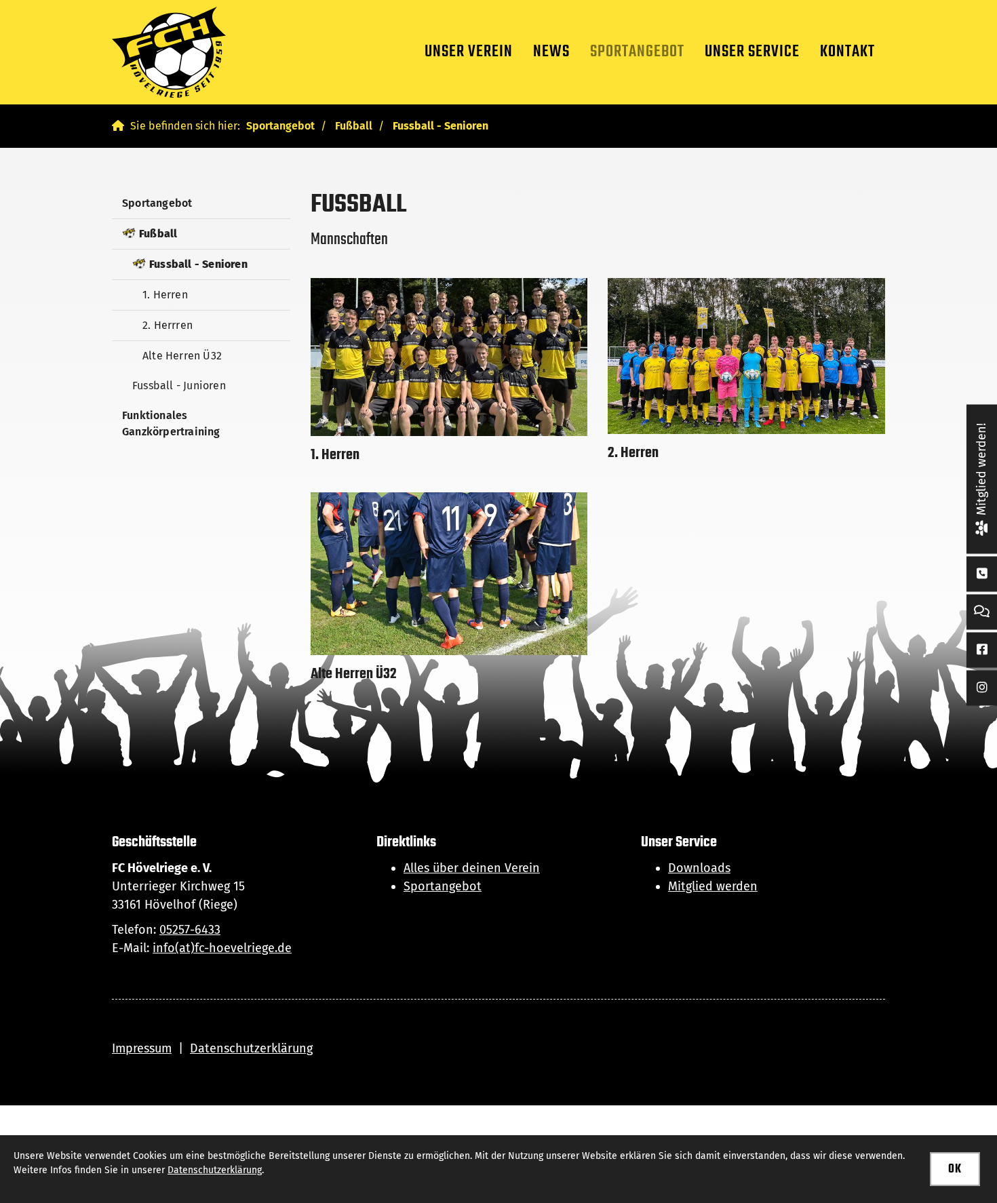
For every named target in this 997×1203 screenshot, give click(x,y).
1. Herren (165, 294)
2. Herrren (167, 325)
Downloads (699, 868)
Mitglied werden (713, 886)
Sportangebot (637, 51)
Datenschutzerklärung (251, 1048)
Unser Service (752, 51)
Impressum (142, 1048)
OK (955, 1169)
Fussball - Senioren (440, 125)
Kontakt (847, 51)
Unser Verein (469, 51)
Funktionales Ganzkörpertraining (171, 423)
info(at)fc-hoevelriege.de (222, 948)
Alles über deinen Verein (472, 868)
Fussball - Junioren (179, 385)
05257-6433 (189, 929)
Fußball (353, 125)
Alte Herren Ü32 (182, 355)
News (551, 51)
